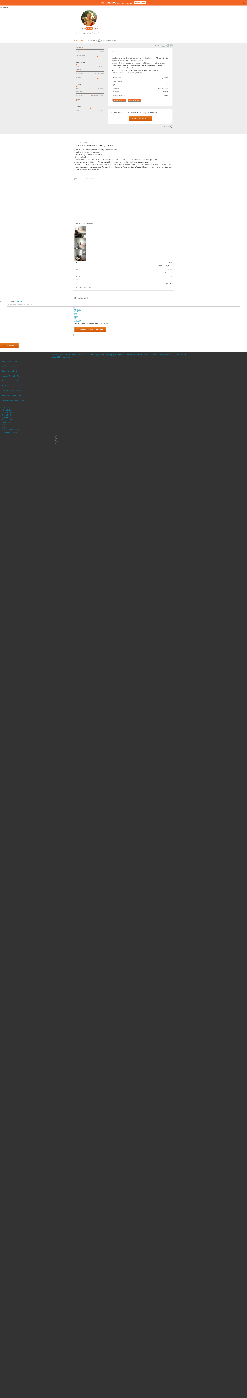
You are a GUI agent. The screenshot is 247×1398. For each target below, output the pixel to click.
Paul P (76, 317)
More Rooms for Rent (140, 118)
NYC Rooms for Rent (9, 366)
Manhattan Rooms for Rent (12, 391)
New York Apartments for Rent (13, 401)
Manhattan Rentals (151, 355)
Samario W (77, 320)
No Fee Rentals (70, 355)
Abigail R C (77, 309)
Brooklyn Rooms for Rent (11, 386)
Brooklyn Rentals (166, 355)
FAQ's (4, 425)
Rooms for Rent (80, 40)
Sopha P (77, 316)
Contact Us (6, 422)
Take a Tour (6, 407)
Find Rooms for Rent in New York (90, 329)
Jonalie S (77, 313)
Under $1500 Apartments (61, 357)
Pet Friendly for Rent (96, 355)
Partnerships (6, 417)
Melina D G (78, 322)
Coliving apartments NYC (115, 355)
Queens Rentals (180, 355)
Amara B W (78, 310)
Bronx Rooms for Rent (10, 381)
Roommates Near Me (9, 361)
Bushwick (20, 301)
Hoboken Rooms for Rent (11, 376)
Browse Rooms (140, 3)
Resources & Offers (9, 420)
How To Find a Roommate (11, 430)
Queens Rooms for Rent (10, 371)
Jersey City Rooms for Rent (11, 396)
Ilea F (76, 312)
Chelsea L (77, 319)
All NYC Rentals (57, 355)
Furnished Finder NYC (134, 355)
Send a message (9, 345)
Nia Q (76, 315)
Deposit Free (82, 355)
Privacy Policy (7, 410)
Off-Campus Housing (9, 432)
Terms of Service (8, 412)
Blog (3, 427)
